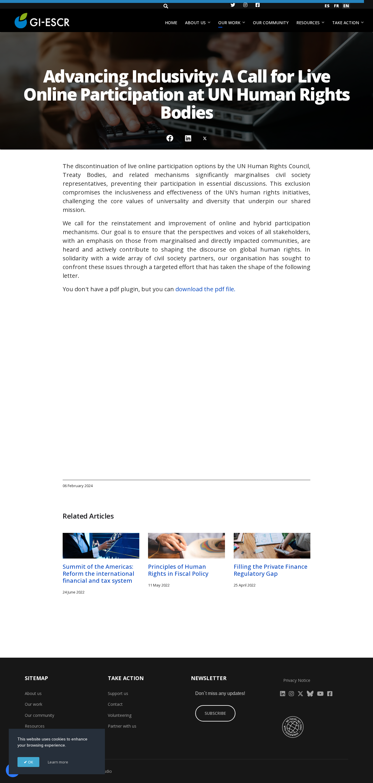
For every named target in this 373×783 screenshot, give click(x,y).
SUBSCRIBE (215, 713)
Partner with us (122, 726)
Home (171, 22)
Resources (308, 22)
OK (30, 762)
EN (346, 5)
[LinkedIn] (188, 138)
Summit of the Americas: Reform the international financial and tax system (98, 573)
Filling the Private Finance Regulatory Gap (270, 570)
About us (195, 22)
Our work (229, 22)
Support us (118, 693)
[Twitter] (205, 138)
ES (327, 5)
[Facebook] (169, 138)
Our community (270, 22)
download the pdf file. (205, 289)
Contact (115, 704)
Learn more (58, 762)
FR (336, 5)
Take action (345, 22)
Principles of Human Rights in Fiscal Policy (178, 570)
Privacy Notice (296, 680)
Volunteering (119, 715)
